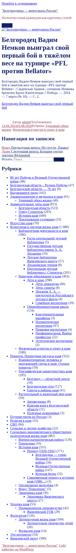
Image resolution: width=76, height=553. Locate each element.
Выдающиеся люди (24, 193)
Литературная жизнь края (37, 519)
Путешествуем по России (28, 417)
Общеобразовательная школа (48, 306)
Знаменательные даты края (29, 204)
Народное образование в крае (40, 276)
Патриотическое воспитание (47, 323)
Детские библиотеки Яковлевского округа (42, 259)
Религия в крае (21, 420)
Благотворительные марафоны (49, 316)
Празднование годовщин (37, 219)
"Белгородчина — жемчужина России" (30, 10)
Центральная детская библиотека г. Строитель (44, 270)
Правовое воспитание (51, 329)
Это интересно (20, 534)
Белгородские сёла (40, 386)
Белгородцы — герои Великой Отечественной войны (53, 458)
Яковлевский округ (24, 538)
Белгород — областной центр (48, 379)
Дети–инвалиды (47, 284)
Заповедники (36, 401)
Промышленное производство (40, 508)
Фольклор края (29, 531)
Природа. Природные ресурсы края (35, 356)
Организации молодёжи (36, 485)
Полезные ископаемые (43, 413)
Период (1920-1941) (41, 451)
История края (28, 215)
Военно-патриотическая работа (41, 439)
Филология (18, 515)
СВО (13, 424)
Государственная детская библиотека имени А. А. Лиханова (45, 249)
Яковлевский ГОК (40, 512)
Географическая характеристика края (45, 371)
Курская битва (45, 474)
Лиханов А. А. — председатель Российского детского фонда (54, 295)
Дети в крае (35, 280)
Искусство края (21, 223)
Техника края (19, 504)
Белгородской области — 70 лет (33, 189)
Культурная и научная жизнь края (34, 227)
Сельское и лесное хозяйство (31, 428)
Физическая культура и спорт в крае (39, 129)
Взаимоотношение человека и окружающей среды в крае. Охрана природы (44, 363)
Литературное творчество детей (50, 523)
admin (26, 122)
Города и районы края (43, 390)
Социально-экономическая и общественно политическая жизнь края (40, 434)
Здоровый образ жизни (35, 200)
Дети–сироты (45, 287)
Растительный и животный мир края (45, 394)
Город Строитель (31, 212)
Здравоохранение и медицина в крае (36, 196)
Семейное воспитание (51, 303)
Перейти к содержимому (19, 3)
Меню (7, 25)
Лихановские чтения (42, 265)
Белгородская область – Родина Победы (39, 185)
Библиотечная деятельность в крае (43, 231)
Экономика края (30, 493)
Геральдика (27, 443)
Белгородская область (34, 208)
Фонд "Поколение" (32, 489)
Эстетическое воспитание (54, 341)
